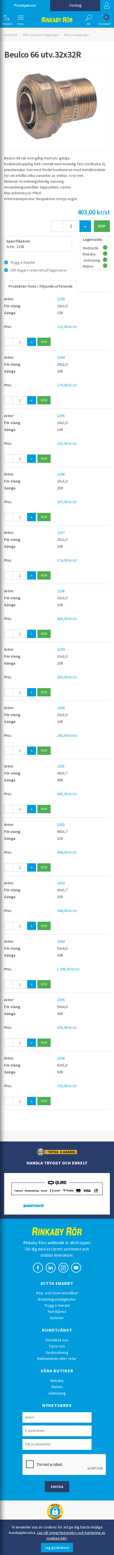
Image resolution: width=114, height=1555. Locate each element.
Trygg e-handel (57, 1305)
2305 (61, 999)
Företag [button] (75, 5)
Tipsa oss (57, 1346)
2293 (61, 298)
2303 (61, 882)
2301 (61, 766)
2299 (61, 649)
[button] (6, 19)
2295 (61, 415)
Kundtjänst (57, 1311)
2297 (61, 532)
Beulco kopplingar (76, 35)
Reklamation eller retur (57, 1358)
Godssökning (57, 1352)
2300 (61, 707)
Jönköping (57, 1393)
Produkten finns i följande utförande (40, 286)
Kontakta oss (57, 1339)
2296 (61, 474)
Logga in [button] (107, 5)
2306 (61, 1058)
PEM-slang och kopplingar (41, 35)
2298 (61, 590)
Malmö (57, 1386)
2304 (61, 941)
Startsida (10, 35)
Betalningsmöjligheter (57, 1299)
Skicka (57, 1486)
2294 (61, 357)
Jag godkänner (57, 1547)
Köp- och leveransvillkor (57, 1292)
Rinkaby (57, 1380)
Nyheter (57, 1317)
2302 (61, 824)
